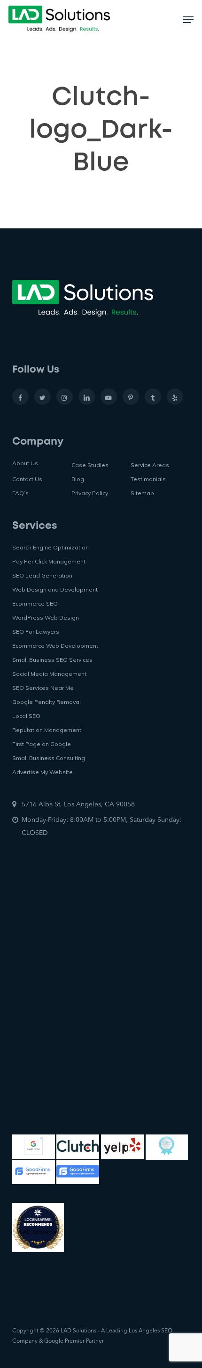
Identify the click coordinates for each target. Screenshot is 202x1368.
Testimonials (148, 479)
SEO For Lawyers (35, 631)
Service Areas (150, 464)
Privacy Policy (89, 493)
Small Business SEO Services (52, 659)
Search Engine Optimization (50, 547)
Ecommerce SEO (35, 603)
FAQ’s (20, 493)
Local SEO (26, 715)
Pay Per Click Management (48, 561)
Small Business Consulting (48, 757)
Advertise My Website (42, 771)
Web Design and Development (55, 589)
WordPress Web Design (45, 617)
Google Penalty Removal (46, 701)
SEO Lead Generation (42, 575)
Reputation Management (46, 729)
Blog (77, 479)
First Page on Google (41, 743)
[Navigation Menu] (188, 19)
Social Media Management (49, 673)
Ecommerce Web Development (55, 645)
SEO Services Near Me (43, 687)
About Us (25, 463)
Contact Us (27, 479)
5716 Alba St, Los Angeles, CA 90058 (78, 804)
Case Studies (90, 464)
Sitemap (142, 493)
